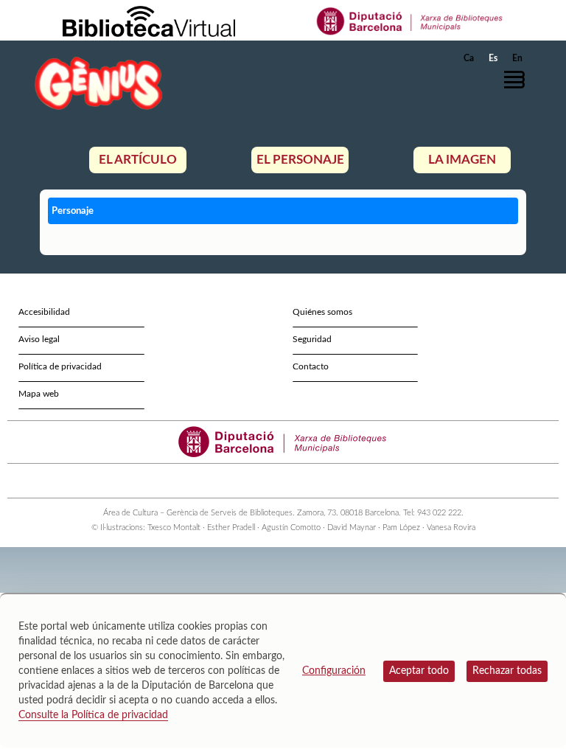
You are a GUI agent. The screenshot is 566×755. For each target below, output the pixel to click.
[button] (518, 80)
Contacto (311, 366)
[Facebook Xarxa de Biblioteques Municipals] (263, 480)
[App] (316, 480)
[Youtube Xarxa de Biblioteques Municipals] (277, 480)
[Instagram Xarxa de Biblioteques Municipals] (290, 480)
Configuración (334, 671)
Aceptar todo (419, 671)
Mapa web (38, 393)
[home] (99, 83)
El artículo (138, 159)
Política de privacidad (60, 366)
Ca (469, 58)
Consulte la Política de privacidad (93, 715)
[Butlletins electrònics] (303, 480)
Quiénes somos (322, 311)
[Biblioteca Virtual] (149, 21)
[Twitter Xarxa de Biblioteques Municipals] (250, 480)
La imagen (462, 159)
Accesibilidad (44, 311)
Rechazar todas (507, 671)
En (517, 58)
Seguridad (312, 339)
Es (493, 58)
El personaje (300, 159)
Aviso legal (39, 339)
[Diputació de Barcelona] (410, 21)
